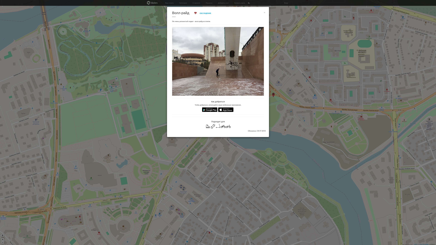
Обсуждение (205, 13)
